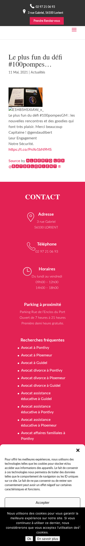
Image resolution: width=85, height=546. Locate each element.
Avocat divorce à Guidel (40, 385)
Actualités (38, 72)
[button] (78, 450)
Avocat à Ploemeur (36, 355)
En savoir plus (47, 539)
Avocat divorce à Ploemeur (43, 378)
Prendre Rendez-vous (47, 20)
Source (14, 161)
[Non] (79, 526)
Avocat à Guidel (34, 363)
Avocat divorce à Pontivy (41, 370)
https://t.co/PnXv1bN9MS (30, 149)
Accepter (42, 503)
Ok (29, 539)
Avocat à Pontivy (35, 348)
